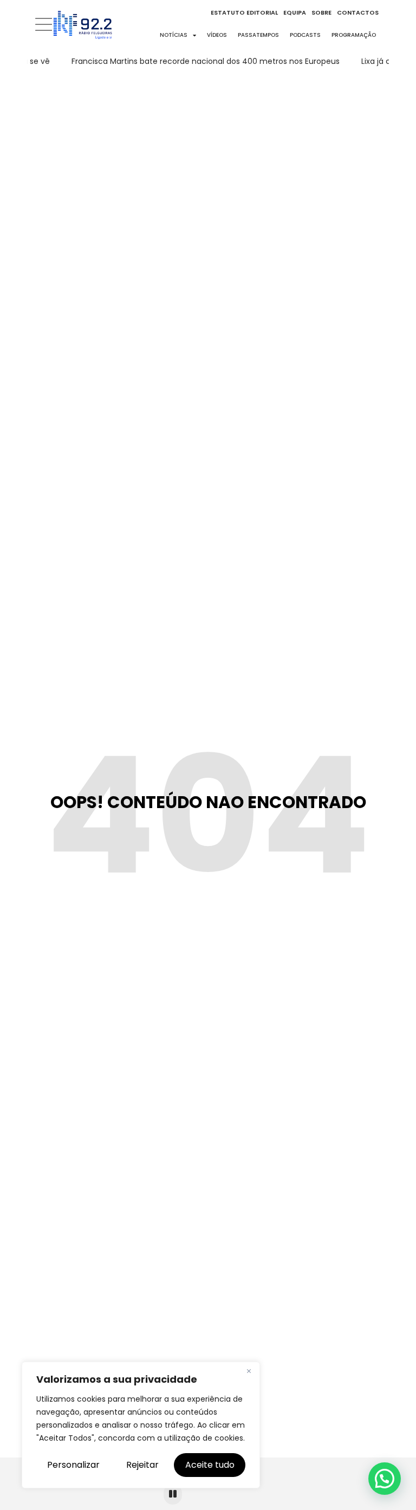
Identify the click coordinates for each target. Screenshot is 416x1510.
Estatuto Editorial (244, 12)
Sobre (321, 12)
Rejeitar (142, 1465)
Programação (354, 35)
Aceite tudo (210, 1465)
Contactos (358, 12)
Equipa (294, 12)
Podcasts (305, 35)
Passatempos (258, 35)
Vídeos (217, 35)
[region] (141, 1425)
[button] (384, 1478)
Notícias (173, 35)
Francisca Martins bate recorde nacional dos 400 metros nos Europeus (201, 61)
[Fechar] (248, 1370)
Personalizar (73, 1465)
